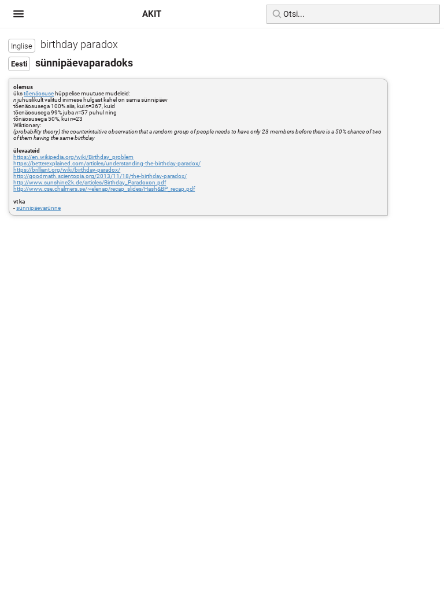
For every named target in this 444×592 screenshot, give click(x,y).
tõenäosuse (39, 93)
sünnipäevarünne (38, 208)
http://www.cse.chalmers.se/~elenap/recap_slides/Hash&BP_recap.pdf (104, 189)
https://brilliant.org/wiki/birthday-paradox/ (66, 169)
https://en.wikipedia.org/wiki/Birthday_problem (73, 157)
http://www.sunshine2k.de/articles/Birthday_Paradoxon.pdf (89, 182)
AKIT (151, 14)
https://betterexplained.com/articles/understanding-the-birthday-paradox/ (107, 163)
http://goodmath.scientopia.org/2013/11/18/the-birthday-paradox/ (100, 176)
